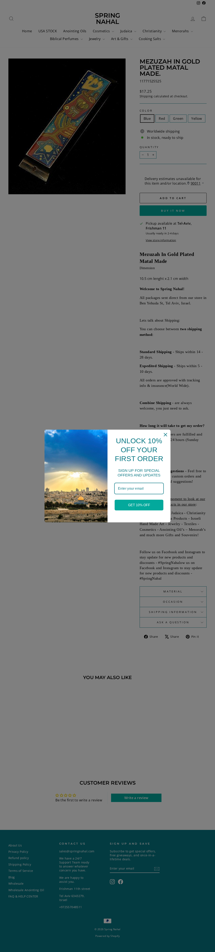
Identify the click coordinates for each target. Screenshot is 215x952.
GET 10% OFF (139, 505)
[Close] (165, 435)
